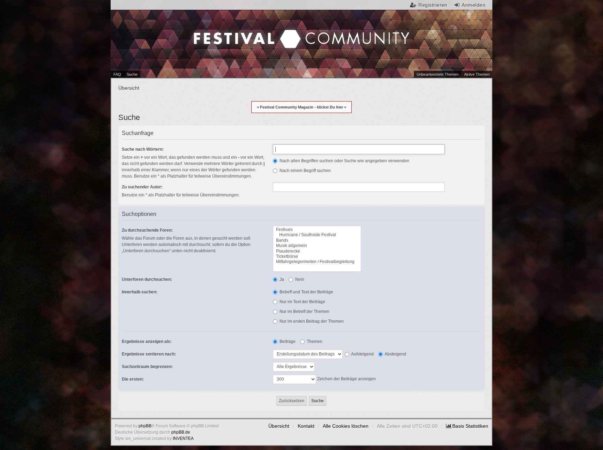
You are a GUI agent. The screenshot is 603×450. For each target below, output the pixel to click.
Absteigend (395, 354)
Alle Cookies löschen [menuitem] (345, 426)
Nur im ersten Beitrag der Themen (311, 321)
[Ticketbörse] (317, 256)
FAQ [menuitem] (117, 74)
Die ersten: (133, 379)
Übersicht (278, 426)
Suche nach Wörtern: (143, 149)
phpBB (145, 425)
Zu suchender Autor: (142, 187)
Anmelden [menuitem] (473, 5)
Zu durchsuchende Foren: (147, 230)
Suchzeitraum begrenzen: (147, 366)
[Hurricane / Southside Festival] (317, 235)
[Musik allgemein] (317, 245)
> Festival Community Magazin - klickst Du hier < (301, 107)
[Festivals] (317, 229)
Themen (314, 341)
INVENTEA (183, 438)
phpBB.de (180, 432)
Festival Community (242, 31)
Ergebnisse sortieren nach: (149, 354)
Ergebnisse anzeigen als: (147, 341)
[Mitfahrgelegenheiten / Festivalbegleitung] (317, 261)
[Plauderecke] (317, 251)
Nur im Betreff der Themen (303, 311)
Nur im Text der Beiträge (301, 301)
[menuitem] (467, 426)
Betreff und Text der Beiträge (305, 292)
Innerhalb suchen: (139, 292)
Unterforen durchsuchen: (147, 279)
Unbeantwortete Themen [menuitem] (438, 74)
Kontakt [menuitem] (306, 426)
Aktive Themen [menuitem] (477, 74)
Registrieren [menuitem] (432, 5)
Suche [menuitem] (132, 74)
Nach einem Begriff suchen (304, 170)
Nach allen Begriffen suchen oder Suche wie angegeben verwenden (343, 160)
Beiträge (287, 341)
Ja (281, 279)
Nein (299, 279)
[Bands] (317, 240)
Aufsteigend (362, 354)
